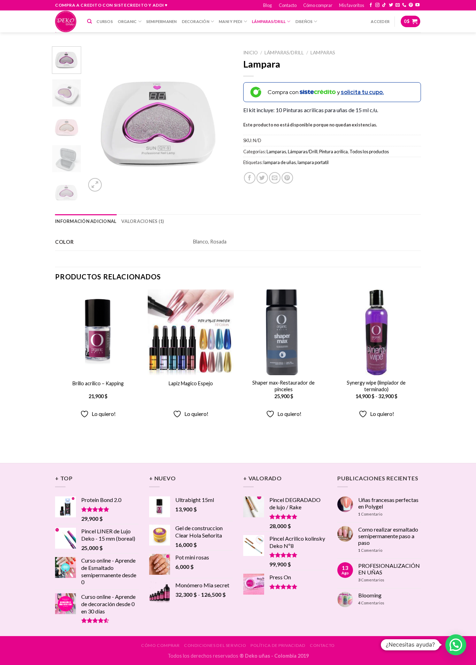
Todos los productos (369, 151)
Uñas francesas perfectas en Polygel (388, 503)
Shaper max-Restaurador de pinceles (283, 386)
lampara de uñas (279, 162)
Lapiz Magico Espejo (191, 383)
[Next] (221, 119)
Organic (127, 21)
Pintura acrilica (333, 151)
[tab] (85, 221)
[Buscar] (89, 21)
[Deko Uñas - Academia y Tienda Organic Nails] (66, 21)
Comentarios (371, 580)
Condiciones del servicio (215, 645)
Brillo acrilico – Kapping (98, 383)
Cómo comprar (317, 5)
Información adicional (85, 221)
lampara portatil (313, 162)
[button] (455, 644)
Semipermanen (161, 21)
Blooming (370, 595)
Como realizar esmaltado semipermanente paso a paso (388, 536)
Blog (267, 5)
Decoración (195, 21)
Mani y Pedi (230, 21)
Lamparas (322, 52)
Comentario (370, 514)
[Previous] (97, 119)
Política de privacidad (278, 645)
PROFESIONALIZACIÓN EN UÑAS (389, 568)
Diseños (304, 21)
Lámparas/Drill (269, 21)
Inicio (250, 52)
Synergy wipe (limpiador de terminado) (376, 386)
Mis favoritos (351, 5)
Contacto (288, 5)
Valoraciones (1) (142, 221)
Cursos (105, 21)
